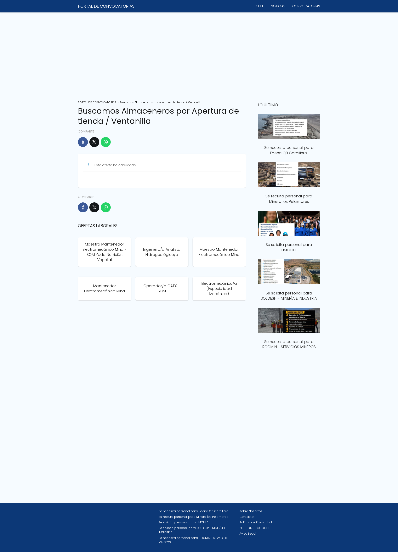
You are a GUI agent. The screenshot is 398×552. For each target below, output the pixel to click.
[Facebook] (83, 142)
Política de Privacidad (255, 522)
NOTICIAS (278, 6)
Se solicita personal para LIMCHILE (183, 522)
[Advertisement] (199, 55)
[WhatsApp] (106, 142)
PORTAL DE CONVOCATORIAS (106, 6)
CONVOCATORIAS (306, 6)
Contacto (246, 517)
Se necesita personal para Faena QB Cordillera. (194, 511)
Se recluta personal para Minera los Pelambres (193, 517)
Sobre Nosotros (250, 511)
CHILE (260, 6)
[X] (94, 142)
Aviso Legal (247, 533)
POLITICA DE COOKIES (254, 528)
